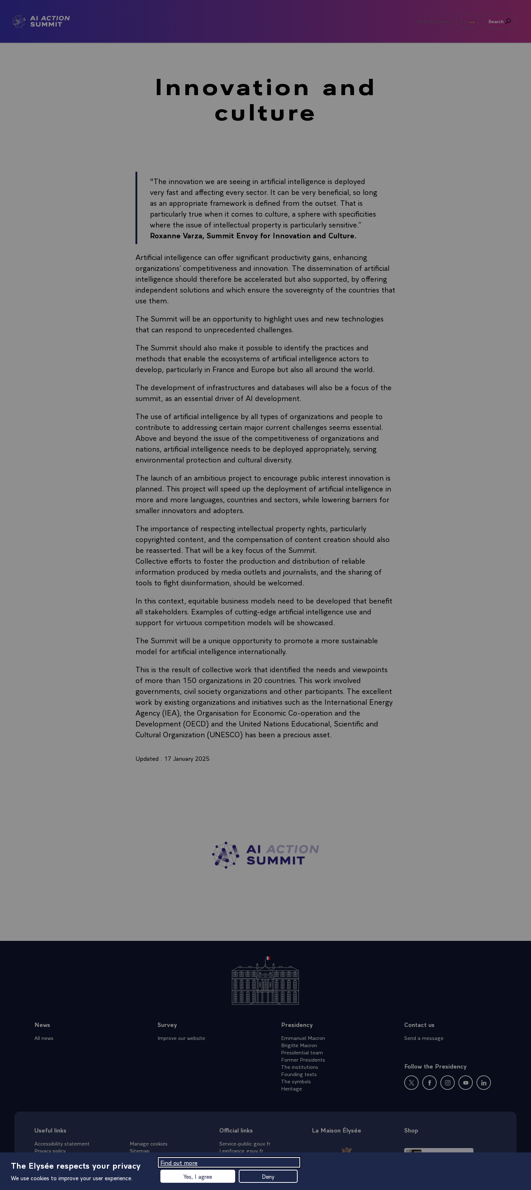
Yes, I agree (198, 1176)
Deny (268, 1176)
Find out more (179, 1162)
